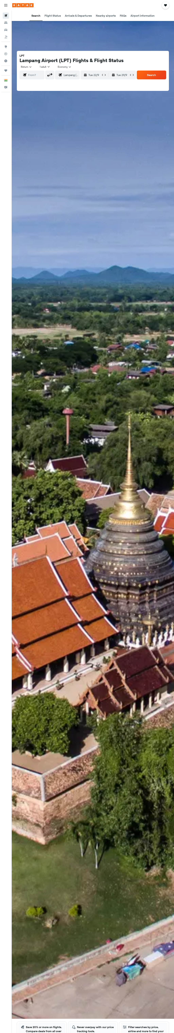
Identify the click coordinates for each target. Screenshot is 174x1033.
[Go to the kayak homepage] (22, 5)
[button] (6, 5)
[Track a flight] (5, 53)
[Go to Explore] (5, 46)
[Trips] (5, 70)
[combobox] (64, 67)
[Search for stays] (5, 22)
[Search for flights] (5, 15)
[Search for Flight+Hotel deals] (5, 37)
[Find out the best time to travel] (5, 60)
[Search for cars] (5, 29)
